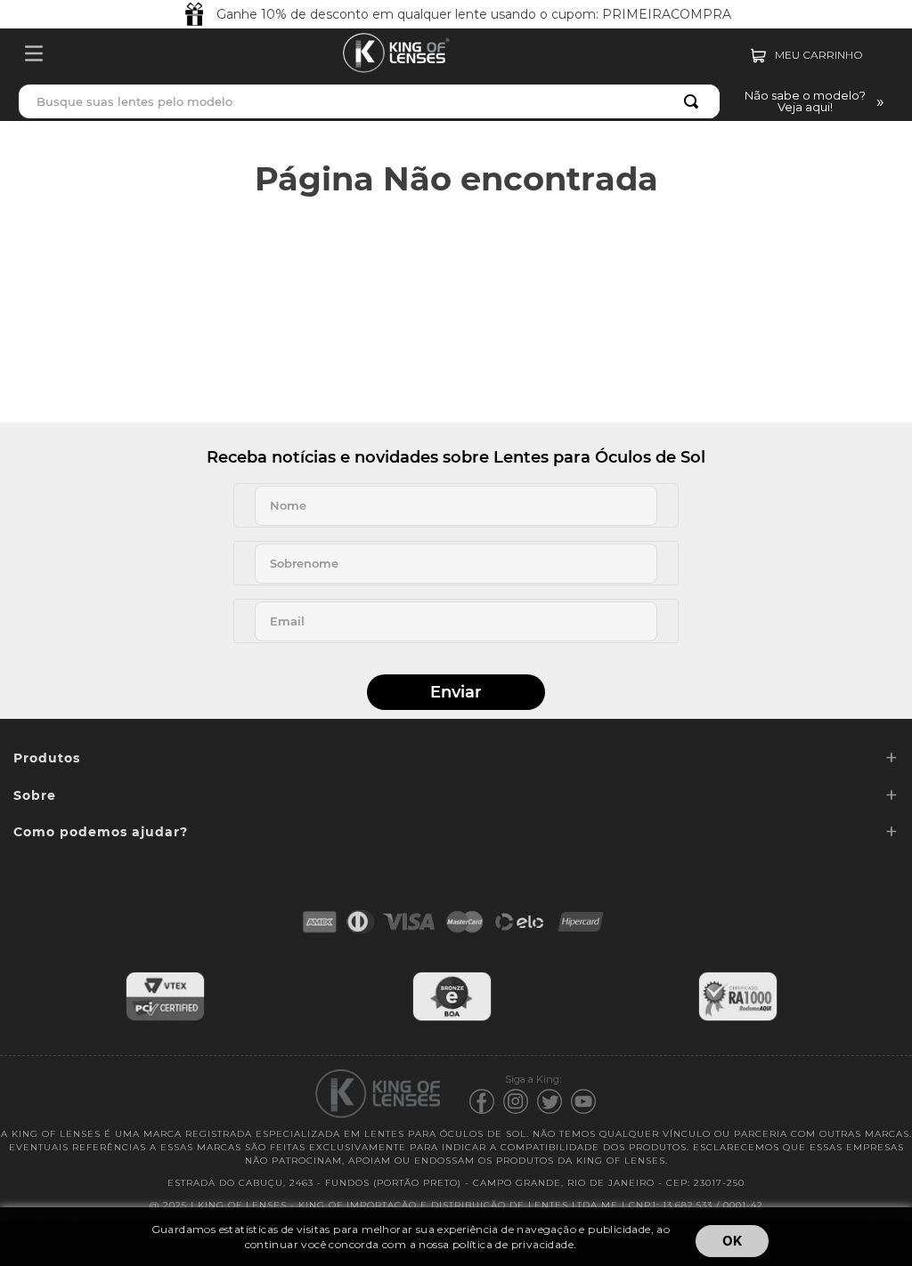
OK (732, 1240)
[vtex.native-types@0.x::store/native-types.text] (165, 1018)
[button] (811, 101)
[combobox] (369, 101)
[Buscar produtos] (694, 101)
